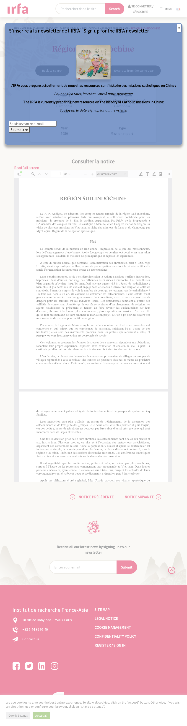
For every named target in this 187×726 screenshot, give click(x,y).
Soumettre (19, 129)
